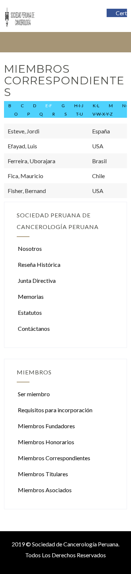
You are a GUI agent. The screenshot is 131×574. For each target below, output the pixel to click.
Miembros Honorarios (46, 441)
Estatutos (30, 312)
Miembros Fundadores (46, 425)
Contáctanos (34, 328)
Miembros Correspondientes (54, 457)
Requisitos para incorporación (55, 409)
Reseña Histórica (39, 264)
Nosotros (30, 248)
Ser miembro (34, 393)
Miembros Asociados (45, 489)
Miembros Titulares (43, 473)
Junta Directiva (37, 280)
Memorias (31, 296)
